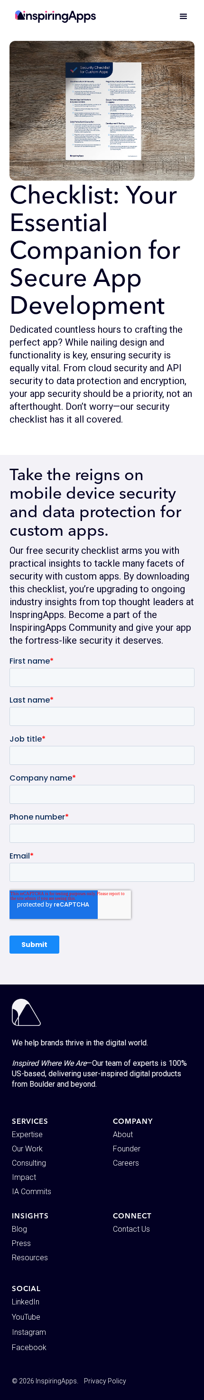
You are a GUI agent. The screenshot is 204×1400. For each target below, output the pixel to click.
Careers (126, 1163)
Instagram (29, 1332)
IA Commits (31, 1191)
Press (21, 1243)
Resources (30, 1257)
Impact (24, 1177)
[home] (55, 16)
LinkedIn (25, 1301)
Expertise (27, 1134)
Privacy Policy (105, 1381)
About (123, 1134)
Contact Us (131, 1229)
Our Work (27, 1148)
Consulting (29, 1163)
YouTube (26, 1317)
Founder (126, 1148)
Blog (19, 1229)
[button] (179, 16)
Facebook (29, 1347)
